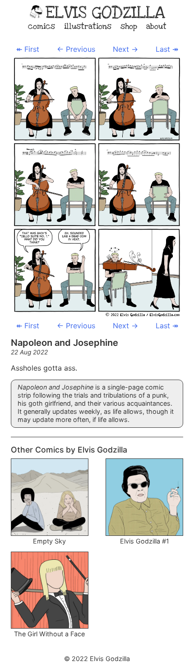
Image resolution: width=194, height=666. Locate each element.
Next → (125, 49)
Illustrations (87, 27)
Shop (128, 27)
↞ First (27, 49)
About (156, 27)
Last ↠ (167, 49)
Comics (41, 27)
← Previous (76, 49)
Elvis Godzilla (105, 12)
